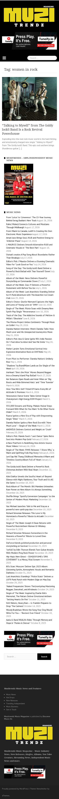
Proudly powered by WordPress (15, 788)
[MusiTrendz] (29, 16)
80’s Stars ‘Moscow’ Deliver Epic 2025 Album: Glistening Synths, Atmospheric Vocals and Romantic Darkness (30, 569)
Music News (11, 694)
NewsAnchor (42, 788)
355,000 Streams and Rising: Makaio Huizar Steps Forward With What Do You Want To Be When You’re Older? (30, 408)
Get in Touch (11, 709)
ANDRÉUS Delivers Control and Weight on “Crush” (29, 429)
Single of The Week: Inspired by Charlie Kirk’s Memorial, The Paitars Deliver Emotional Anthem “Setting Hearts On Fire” (29, 596)
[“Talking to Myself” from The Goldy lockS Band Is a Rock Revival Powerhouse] (29, 98)
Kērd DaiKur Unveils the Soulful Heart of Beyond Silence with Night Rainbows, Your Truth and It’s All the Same (29, 479)
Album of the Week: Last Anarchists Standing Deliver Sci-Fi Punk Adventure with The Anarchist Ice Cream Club (30, 294)
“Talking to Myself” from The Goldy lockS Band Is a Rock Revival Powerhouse (27, 129)
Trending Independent (15, 703)
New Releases (12, 700)
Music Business (12, 706)
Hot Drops (10, 697)
